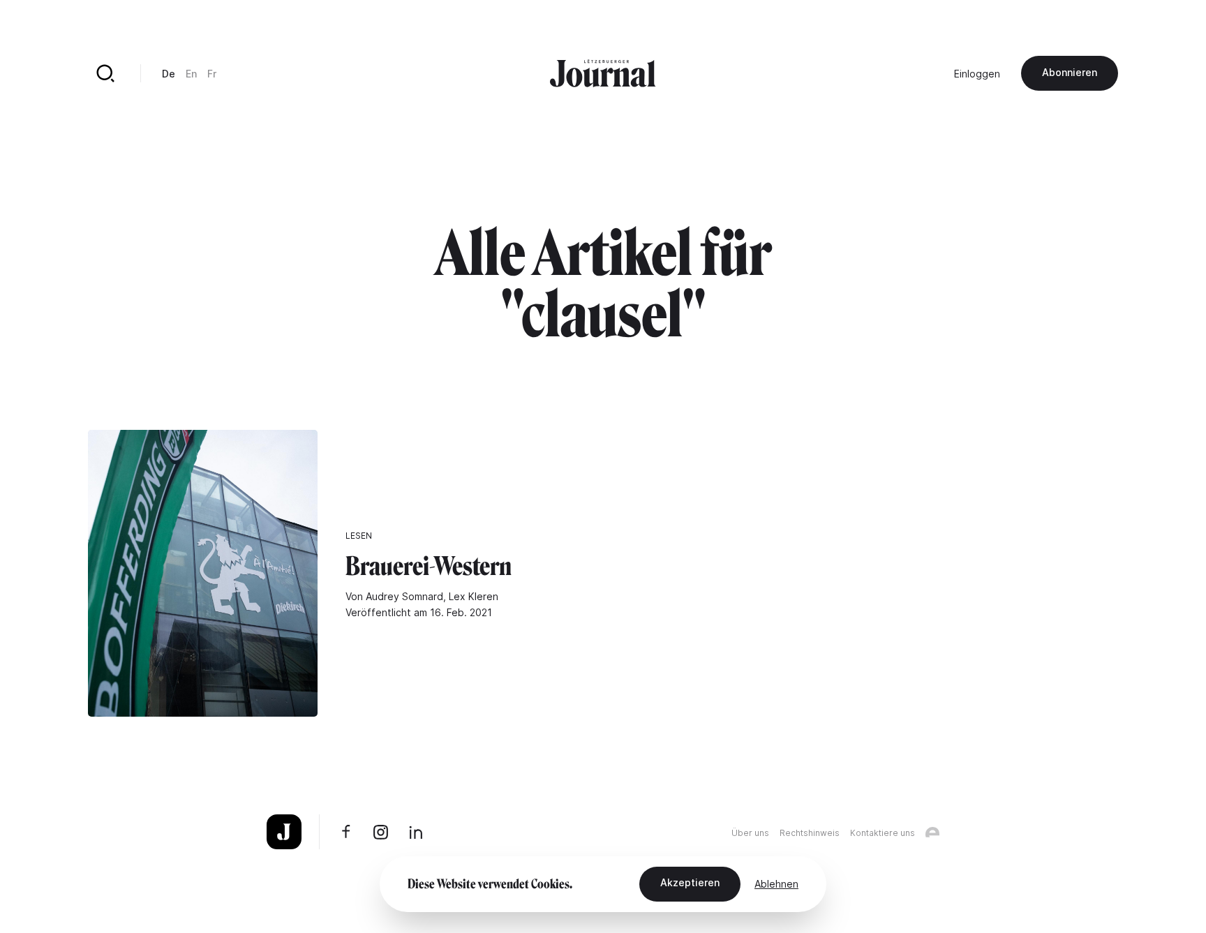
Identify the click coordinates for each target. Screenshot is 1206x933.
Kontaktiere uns (882, 833)
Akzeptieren (690, 882)
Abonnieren (1069, 72)
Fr (211, 74)
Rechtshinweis (810, 833)
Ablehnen (776, 884)
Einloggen (977, 74)
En (191, 74)
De (168, 74)
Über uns (750, 833)
